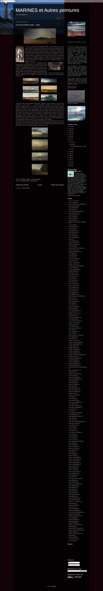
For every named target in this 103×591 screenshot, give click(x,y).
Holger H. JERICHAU (74, 395)
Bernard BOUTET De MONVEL (76, 248)
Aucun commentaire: (36, 179)
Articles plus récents (22, 185)
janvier (72, 142)
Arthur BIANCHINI (73, 237)
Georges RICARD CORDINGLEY (76, 354)
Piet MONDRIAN (73, 491)
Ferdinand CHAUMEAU (74, 317)
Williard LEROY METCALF (75, 533)
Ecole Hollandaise (73, 287)
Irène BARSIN (72, 398)
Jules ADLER (72, 418)
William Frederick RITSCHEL (75, 530)
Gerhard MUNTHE (73, 356)
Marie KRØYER (72, 450)
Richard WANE (72, 503)
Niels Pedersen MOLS (74, 471)
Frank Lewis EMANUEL (74, 328)
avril (72, 149)
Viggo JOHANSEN (73, 519)
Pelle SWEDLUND (73, 485)
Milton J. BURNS (73, 469)
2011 (70, 128)
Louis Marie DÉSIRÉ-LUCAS (75, 441)
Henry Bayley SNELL (74, 389)
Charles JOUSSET (73, 264)
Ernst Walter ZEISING (74, 310)
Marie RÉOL (72, 452)
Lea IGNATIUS (72, 430)
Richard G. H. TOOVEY (74, 501)
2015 (70, 136)
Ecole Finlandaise (73, 283)
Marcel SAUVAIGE (73, 446)
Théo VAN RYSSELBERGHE (76, 512)
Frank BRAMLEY (73, 326)
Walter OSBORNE (73, 523)
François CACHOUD (73, 322)
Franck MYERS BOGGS (74, 321)
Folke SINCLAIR (73, 319)
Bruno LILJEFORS (73, 250)
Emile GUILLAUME (73, 301)
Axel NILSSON (72, 246)
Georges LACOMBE (73, 351)
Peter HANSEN (72, 487)
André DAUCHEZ (73, 226)
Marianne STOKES (73, 448)
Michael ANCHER (73, 468)
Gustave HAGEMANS (74, 363)
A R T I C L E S (72, 200)
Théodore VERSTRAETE (75, 515)
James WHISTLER (73, 400)
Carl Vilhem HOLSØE (74, 258)
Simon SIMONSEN (73, 508)
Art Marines (79, 171)
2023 (70, 161)
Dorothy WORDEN (73, 271)
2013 (70, 132)
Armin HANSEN (72, 235)
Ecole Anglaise (72, 276)
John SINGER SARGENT (75, 416)
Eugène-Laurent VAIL (74, 313)
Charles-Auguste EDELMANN (76, 266)
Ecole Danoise (72, 281)
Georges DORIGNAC (74, 349)
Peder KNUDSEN (73, 482)
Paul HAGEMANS (73, 475)
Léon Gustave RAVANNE (75, 432)
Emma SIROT (72, 305)
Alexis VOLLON (72, 216)
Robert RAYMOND (73, 505)
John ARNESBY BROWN (75, 412)
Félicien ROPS (72, 315)
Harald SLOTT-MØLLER (74, 373)
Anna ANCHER (72, 230)
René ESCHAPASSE (74, 498)
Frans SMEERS (72, 331)
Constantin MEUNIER (74, 269)
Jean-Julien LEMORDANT (75, 407)
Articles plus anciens (57, 185)
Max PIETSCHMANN (74, 464)
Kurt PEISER (72, 427)
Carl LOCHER (72, 257)
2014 (70, 134)
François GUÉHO (73, 324)
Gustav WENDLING (73, 361)
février (72, 144)
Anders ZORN (72, 225)
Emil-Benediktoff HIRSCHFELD (76, 296)
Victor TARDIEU (72, 517)
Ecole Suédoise (33, 180)
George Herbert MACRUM (75, 342)
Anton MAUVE (72, 234)
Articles (70, 239)
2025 (70, 165)
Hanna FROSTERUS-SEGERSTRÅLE (78, 367)
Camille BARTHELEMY (74, 251)
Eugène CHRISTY (73, 312)
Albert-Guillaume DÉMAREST (76, 211)
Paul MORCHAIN (73, 480)
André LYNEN (72, 228)
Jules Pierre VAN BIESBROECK (76, 421)
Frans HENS (72, 329)
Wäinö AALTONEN (73, 521)
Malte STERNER (73, 444)
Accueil (39, 185)
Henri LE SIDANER (73, 384)
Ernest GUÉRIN (72, 308)
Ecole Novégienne (73, 289)
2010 (70, 126)
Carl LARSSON (72, 255)
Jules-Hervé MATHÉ (73, 423)
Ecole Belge (72, 278)
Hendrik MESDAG (73, 380)
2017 (70, 141)
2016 (70, 138)
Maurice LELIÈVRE (73, 460)
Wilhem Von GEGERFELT (75, 524)
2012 (70, 130)
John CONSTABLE (73, 414)
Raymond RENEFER (74, 494)
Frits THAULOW (72, 337)
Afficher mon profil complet (74, 195)
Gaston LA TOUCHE (73, 340)
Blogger (54, 586)
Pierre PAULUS (72, 489)
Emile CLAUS (72, 297)
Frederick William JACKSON (75, 335)
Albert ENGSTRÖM (73, 206)
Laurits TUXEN (72, 428)
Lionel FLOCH (72, 434)
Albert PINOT (72, 209)
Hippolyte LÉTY (72, 393)
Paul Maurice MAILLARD (75, 478)
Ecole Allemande (73, 273)
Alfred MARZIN (72, 220)
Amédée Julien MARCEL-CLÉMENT (77, 222)
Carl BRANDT (72, 253)
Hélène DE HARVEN (74, 377)
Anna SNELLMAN (73, 232)
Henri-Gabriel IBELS (73, 388)
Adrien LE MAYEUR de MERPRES (77, 204)
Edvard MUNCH (72, 292)
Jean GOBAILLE (73, 404)
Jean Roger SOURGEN (74, 405)
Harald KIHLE (72, 372)
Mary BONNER (72, 453)
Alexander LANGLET (74, 213)
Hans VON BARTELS (74, 370)
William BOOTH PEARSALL (75, 528)
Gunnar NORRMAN (73, 360)
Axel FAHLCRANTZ (24, 180)
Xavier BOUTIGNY (73, 539)
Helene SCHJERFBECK (74, 379)
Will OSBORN (72, 526)
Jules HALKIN (72, 420)
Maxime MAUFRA (73, 466)
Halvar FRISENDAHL (74, 365)
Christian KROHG (73, 267)
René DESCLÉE (73, 496)
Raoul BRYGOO (72, 492)
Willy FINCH (72, 535)
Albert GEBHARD (73, 207)
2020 (70, 155)
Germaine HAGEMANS (74, 358)
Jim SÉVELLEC (72, 409)
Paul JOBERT (72, 476)
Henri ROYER (72, 386)
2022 (70, 159)
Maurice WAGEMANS (74, 462)
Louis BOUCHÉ (72, 437)
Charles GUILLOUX (73, 262)
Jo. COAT (71, 411)
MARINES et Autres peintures (47, 10)
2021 (70, 157)
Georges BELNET (73, 345)
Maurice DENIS (72, 455)
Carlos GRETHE (73, 260)
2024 (70, 163)
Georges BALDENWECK (74, 344)
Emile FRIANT (72, 299)
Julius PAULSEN (73, 425)
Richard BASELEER (73, 499)
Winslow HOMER (73, 537)
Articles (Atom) (25, 188)
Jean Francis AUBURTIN (74, 402)
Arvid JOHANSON (73, 241)
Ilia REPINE (72, 396)
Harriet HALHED (72, 375)
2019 (70, 153)
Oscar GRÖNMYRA (73, 473)
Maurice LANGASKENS (74, 459)
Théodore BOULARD (74, 514)
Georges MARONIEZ (74, 353)
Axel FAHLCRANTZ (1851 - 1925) (28, 25)
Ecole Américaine (73, 274)
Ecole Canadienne (73, 280)
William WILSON (73, 531)
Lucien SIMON (72, 443)
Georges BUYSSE (73, 347)
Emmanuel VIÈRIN (73, 306)
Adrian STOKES (73, 202)
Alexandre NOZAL (73, 214)
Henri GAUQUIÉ (72, 382)
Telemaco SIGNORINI (74, 510)
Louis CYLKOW (72, 439)
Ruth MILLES (72, 507)
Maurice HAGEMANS (74, 457)
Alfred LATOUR (72, 218)
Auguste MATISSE (73, 242)
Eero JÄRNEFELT (73, 294)
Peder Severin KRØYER (74, 484)
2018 (70, 151)
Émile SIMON (72, 303)
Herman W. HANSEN (74, 391)
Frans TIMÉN (72, 333)
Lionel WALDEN (72, 436)
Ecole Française (72, 285)
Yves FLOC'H (72, 540)
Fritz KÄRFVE (72, 338)
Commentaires (73, 565)
